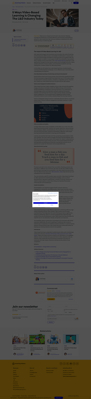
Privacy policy (50, 193)
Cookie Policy (55, 193)
